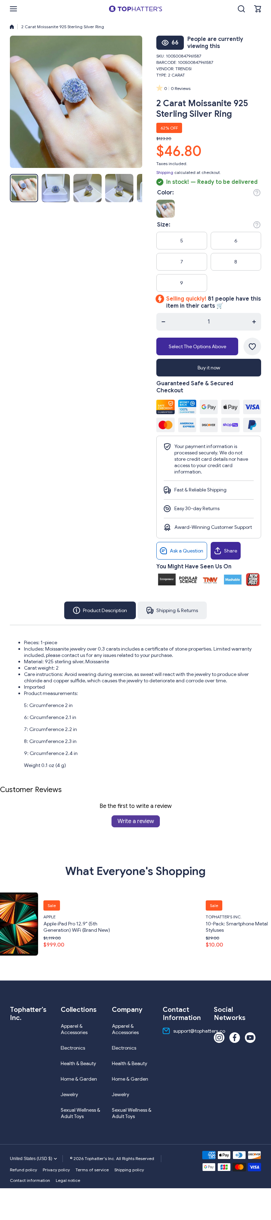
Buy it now (209, 367)
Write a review (136, 821)
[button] (257, 8)
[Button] (256, 192)
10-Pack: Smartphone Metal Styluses (163, 926)
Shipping (164, 172)
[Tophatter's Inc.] (135, 9)
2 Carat (176, 75)
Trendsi (183, 68)
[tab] (172, 610)
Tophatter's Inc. (150, 916)
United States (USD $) (31, 1158)
